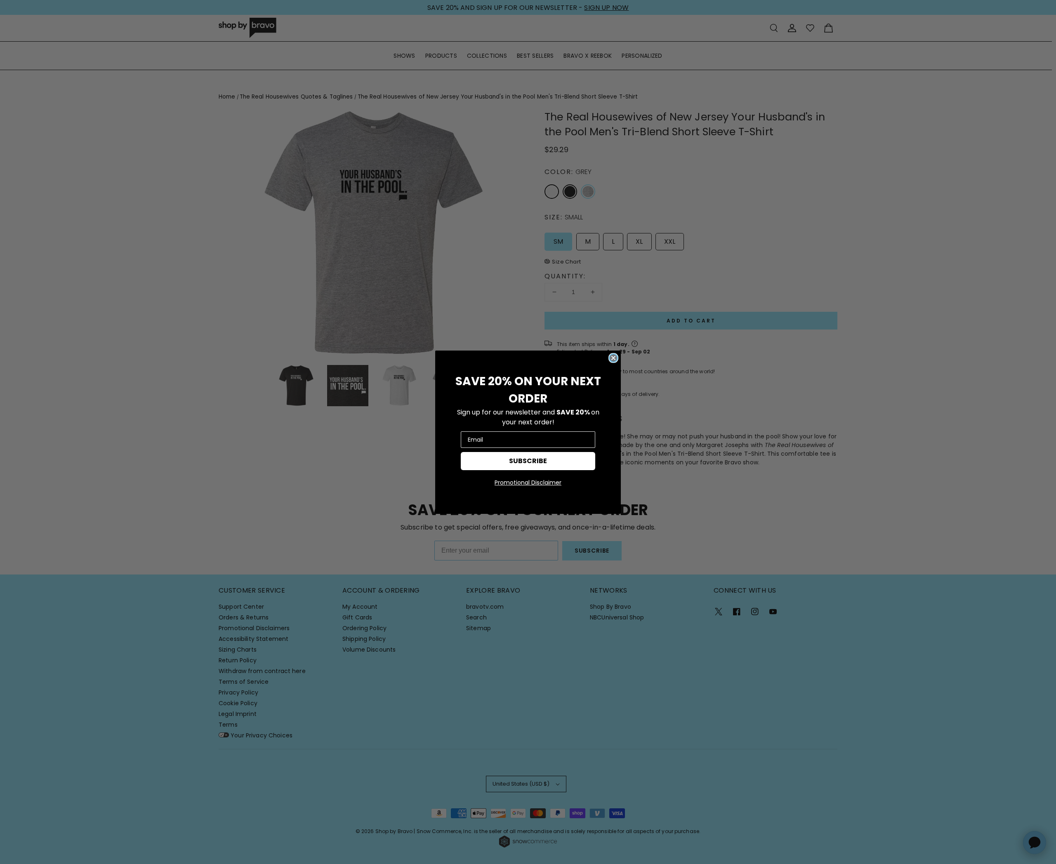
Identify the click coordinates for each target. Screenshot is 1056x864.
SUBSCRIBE (528, 461)
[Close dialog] (613, 358)
